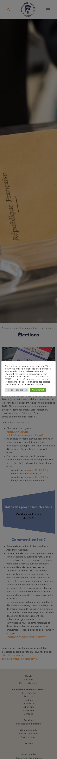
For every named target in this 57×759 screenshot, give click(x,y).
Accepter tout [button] (38, 390)
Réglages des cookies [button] (17, 390)
